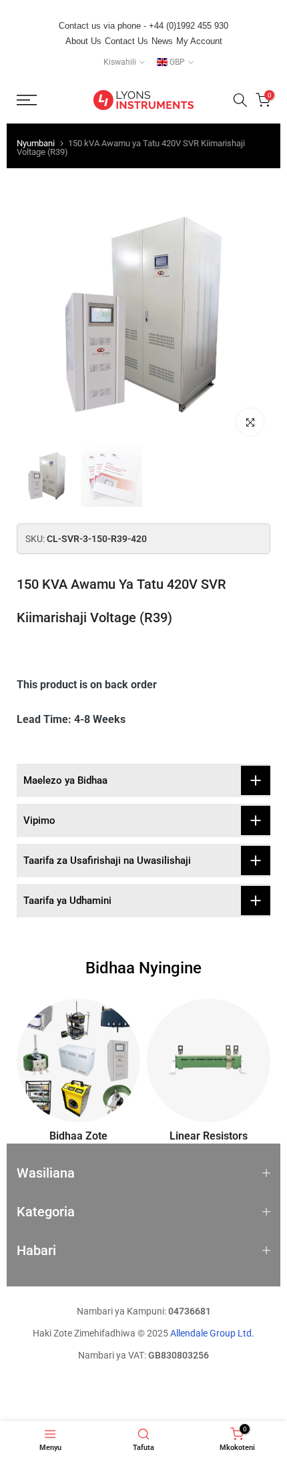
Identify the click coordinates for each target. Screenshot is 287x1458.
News (162, 41)
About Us (83, 41)
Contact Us (126, 41)
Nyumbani (36, 143)
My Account (199, 41)
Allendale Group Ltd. (212, 1333)
